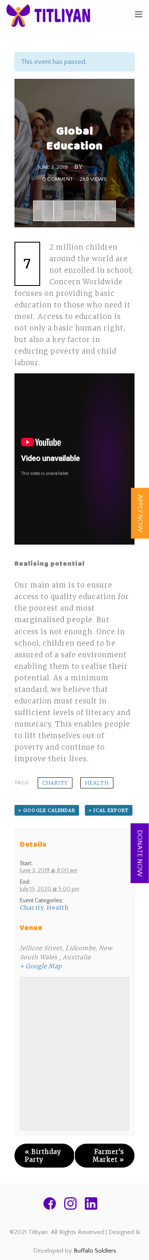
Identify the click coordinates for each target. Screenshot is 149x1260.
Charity (55, 783)
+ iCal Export (109, 810)
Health (97, 783)
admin (95, 166)
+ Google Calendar (46, 810)
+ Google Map (41, 966)
